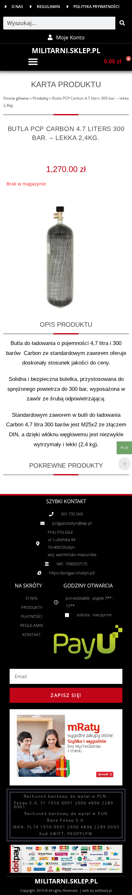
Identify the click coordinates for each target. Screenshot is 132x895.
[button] (33, 61)
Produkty (40, 98)
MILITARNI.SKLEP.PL (66, 50)
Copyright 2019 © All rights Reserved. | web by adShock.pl (66, 890)
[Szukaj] (122, 23)
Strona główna (16, 98)
